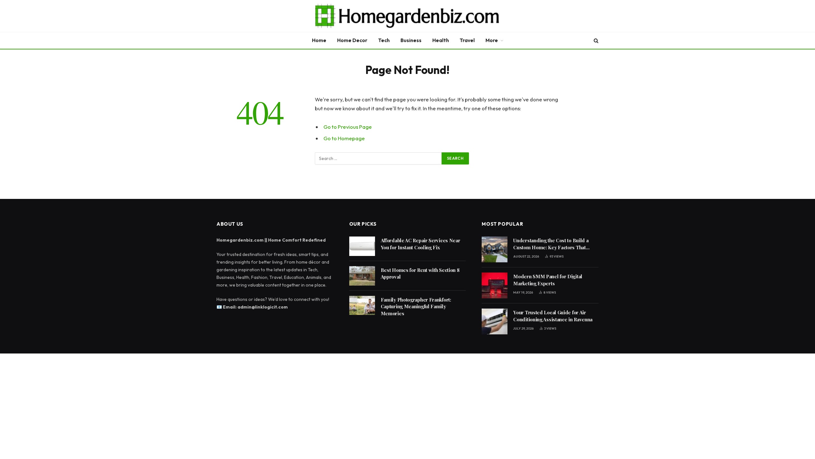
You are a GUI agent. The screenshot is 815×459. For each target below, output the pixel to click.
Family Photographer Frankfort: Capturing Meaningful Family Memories (416, 306)
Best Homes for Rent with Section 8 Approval (420, 273)
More (491, 40)
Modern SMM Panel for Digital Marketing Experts (547, 279)
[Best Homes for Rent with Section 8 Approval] (362, 276)
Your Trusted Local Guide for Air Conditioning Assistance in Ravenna (552, 315)
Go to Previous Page (347, 126)
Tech (384, 40)
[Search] (595, 40)
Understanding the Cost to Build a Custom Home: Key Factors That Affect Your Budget (550, 244)
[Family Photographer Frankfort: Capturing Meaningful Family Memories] (362, 305)
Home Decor (352, 40)
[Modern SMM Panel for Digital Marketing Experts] (494, 285)
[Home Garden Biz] (407, 16)
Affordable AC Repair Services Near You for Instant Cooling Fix (420, 243)
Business (411, 40)
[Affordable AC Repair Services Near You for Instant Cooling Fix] (362, 246)
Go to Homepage (344, 138)
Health (440, 40)
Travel (467, 40)
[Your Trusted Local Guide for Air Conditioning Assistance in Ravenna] (494, 321)
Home (319, 40)
